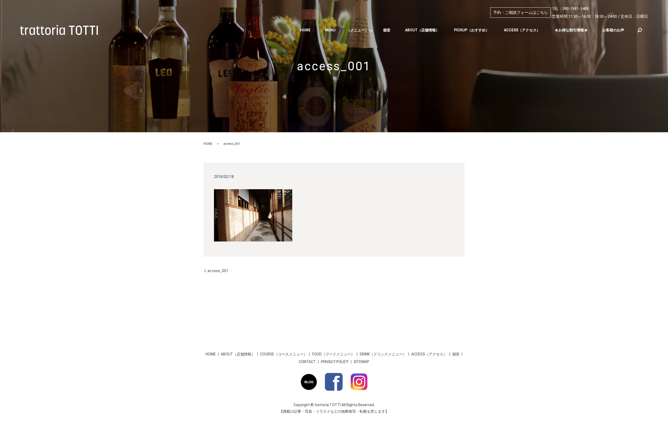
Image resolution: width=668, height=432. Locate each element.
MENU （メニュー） (346, 30)
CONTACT (307, 362)
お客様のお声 (613, 30)
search (639, 30)
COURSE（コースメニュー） (283, 354)
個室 (386, 30)
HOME (305, 30)
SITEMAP (361, 362)
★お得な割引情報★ (571, 30)
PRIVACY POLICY (335, 362)
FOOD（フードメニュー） (333, 354)
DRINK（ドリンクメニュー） (383, 354)
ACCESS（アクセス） (522, 30)
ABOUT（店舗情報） (422, 30)
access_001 (217, 271)
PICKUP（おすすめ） (471, 30)
